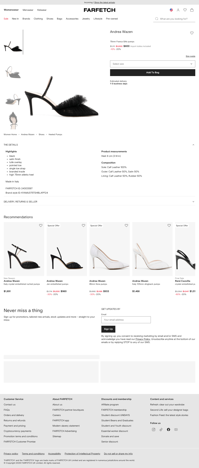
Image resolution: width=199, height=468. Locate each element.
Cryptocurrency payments (17, 431)
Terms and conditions (33, 453)
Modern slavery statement (66, 426)
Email (103, 314)
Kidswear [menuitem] (41, 10)
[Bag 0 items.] (191, 10)
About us (57, 404)
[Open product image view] (61, 79)
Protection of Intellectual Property (82, 453)
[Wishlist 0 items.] (185, 10)
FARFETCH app (61, 420)
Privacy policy (11, 453)
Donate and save (110, 436)
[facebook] (168, 429)
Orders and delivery (14, 415)
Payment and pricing (14, 426)
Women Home (10, 134)
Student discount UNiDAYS (115, 415)
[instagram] (153, 429)
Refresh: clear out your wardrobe (167, 404)
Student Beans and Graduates (117, 420)
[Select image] (13, 42)
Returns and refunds (14, 420)
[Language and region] (171, 10)
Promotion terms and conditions (20, 436)
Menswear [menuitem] (28, 10)
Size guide (190, 56)
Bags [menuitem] (59, 18)
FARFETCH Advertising (65, 431)
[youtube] (176, 429)
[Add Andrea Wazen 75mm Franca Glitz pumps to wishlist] (191, 33)
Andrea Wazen (27, 134)
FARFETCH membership (114, 410)
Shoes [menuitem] (49, 18)
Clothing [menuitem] (38, 18)
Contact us (9, 404)
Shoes (41, 134)
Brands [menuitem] (26, 18)
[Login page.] (178, 10)
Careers (57, 415)
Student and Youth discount (116, 426)
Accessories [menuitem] (72, 18)
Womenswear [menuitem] (11, 10)
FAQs (7, 410)
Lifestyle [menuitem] (98, 18)
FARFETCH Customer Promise (19, 441)
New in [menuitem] (15, 18)
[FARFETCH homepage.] (99, 10)
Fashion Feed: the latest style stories (169, 415)
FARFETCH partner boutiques (68, 410)
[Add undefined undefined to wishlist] (40, 225)
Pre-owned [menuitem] (112, 18)
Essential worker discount (114, 431)
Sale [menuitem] (6, 18)
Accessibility (54, 453)
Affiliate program (110, 404)
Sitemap (57, 436)
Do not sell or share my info (118, 453)
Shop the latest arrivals (104, 2)
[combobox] (152, 63)
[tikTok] (161, 429)
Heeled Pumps (55, 134)
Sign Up (108, 329)
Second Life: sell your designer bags (169, 410)
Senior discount (109, 441)
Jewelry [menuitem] (86, 18)
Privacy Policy (143, 339)
